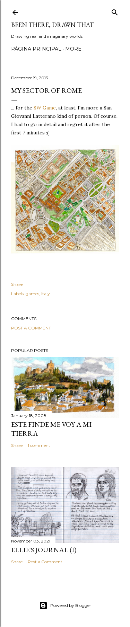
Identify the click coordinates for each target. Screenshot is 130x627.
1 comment (39, 445)
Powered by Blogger (70, 605)
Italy (45, 293)
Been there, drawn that (52, 25)
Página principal (36, 49)
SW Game (45, 108)
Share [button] (17, 284)
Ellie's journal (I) (43, 549)
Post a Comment (31, 327)
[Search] (115, 11)
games (32, 293)
